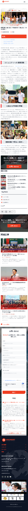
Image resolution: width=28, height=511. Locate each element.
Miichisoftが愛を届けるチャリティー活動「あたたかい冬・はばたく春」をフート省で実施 (17, 176)
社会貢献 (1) (5, 202)
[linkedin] (8, 477)
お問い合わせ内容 (6, 370)
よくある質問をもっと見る (13, 433)
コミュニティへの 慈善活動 (9, 39)
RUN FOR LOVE (18, 66)
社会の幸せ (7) (6, 199)
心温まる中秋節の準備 (8, 41)
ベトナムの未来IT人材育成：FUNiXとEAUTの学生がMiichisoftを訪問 (16, 187)
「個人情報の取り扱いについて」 (10, 380)
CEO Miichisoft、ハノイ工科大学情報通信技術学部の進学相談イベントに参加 (17, 180)
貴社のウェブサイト (6, 355)
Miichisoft (3, 145)
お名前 (4, 341)
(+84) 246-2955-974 (5, 461)
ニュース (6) (5, 196)
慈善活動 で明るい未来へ (8, 43)
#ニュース (4, 257)
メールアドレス (5, 350)
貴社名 (4, 345)
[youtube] (10, 477)
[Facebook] (5, 477)
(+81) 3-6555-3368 (5, 470)
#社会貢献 (12, 314)
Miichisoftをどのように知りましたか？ (9, 364)
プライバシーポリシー (14, 504)
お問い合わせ (14, 166)
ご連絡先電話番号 (6, 360)
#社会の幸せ (8, 257)
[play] (14, 485)
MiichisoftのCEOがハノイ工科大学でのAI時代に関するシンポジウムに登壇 (17, 183)
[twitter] (3, 477)
